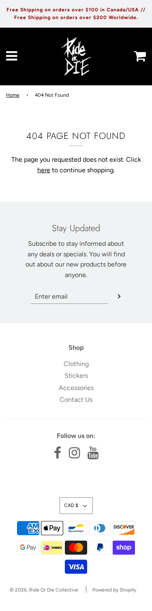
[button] (76, 505)
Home (12, 95)
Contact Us (76, 399)
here (43, 170)
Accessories (76, 388)
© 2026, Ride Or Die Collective (44, 590)
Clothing (76, 364)
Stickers (76, 375)
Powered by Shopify (114, 590)
